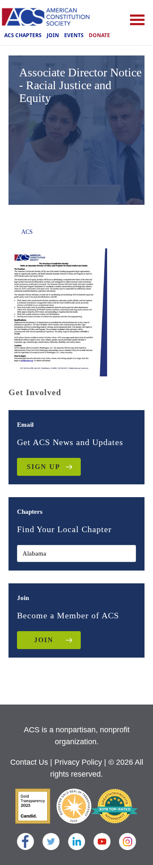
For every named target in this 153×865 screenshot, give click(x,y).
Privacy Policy (78, 762)
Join (53, 35)
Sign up (43, 466)
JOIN (44, 640)
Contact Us (29, 762)
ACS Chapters (23, 35)
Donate (99, 35)
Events (74, 35)
